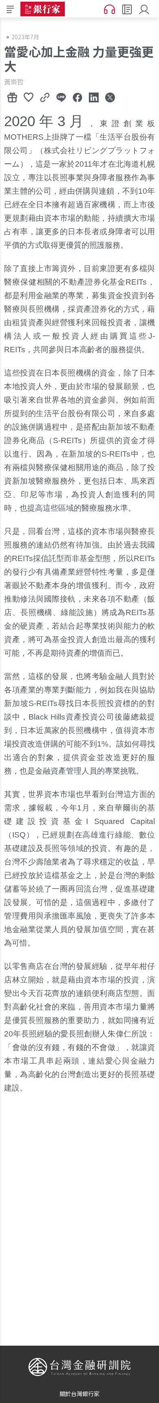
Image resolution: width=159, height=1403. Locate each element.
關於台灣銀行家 (79, 1393)
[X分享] (110, 97)
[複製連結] (45, 97)
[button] (146, 9)
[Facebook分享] (77, 97)
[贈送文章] (12, 97)
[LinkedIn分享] (94, 97)
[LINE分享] (61, 97)
